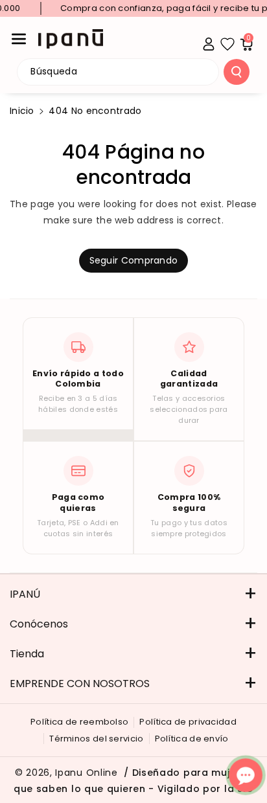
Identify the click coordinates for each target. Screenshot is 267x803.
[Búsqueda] (237, 72)
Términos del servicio (96, 738)
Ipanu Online (86, 772)
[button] (19, 38)
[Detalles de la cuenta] (209, 44)
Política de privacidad (188, 722)
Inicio (22, 110)
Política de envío (192, 738)
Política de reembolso (79, 722)
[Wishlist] (227, 44)
